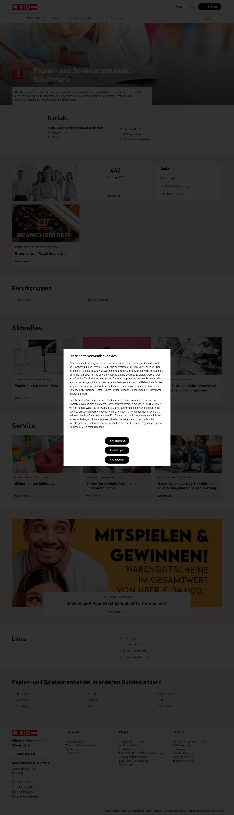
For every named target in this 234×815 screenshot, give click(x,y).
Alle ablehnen (117, 460)
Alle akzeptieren (117, 441)
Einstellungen (117, 450)
